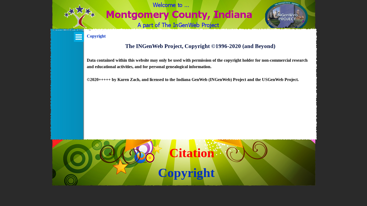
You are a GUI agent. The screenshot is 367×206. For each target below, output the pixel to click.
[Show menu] (79, 37)
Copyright (186, 172)
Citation (191, 153)
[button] (79, 19)
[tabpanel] (200, 65)
